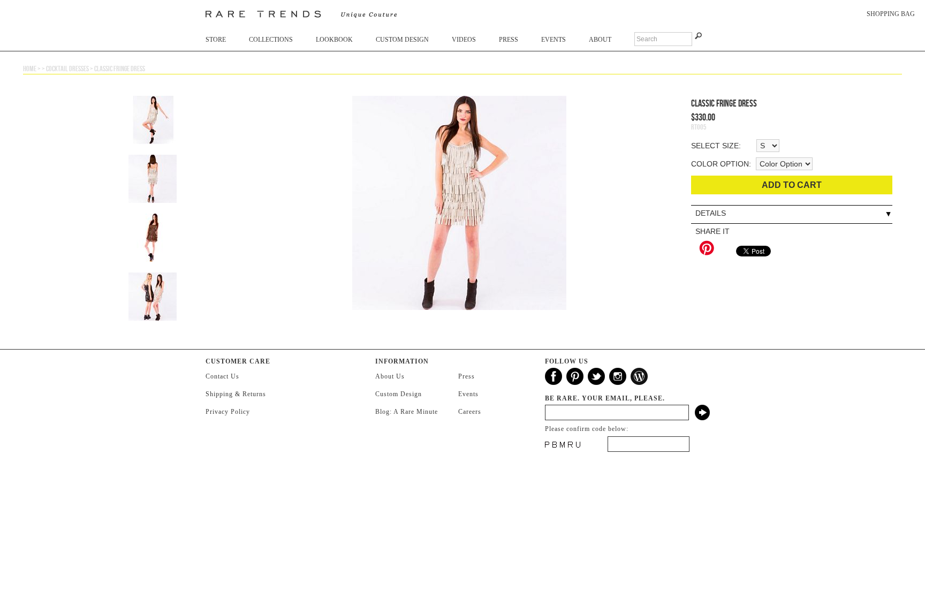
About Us (390, 376)
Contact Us (222, 376)
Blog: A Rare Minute (406, 411)
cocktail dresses (67, 68)
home (29, 68)
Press (508, 39)
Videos (464, 39)
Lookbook (334, 39)
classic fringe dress (119, 68)
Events (553, 39)
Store (216, 39)
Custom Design (402, 39)
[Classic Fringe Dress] (459, 208)
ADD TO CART (792, 185)
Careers (469, 411)
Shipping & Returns (236, 394)
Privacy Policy (228, 411)
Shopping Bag (891, 14)
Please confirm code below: (586, 429)
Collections (271, 39)
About (600, 39)
